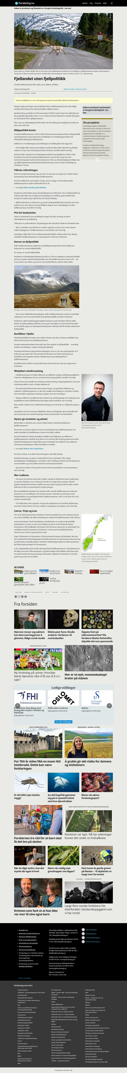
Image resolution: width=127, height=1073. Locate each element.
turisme (55, 592)
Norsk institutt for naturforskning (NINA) (63, 1055)
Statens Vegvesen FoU (91, 1017)
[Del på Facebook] (15, 596)
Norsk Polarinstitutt (57, 1045)
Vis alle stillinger (63, 722)
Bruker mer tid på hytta (33, 449)
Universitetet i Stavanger (92, 1046)
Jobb (105, 3)
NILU (19, 1063)
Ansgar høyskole (23, 990)
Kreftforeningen (22, 1043)
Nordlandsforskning (57, 1029)
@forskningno (91, 930)
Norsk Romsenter (56, 1050)
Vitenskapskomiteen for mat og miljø (96, 1062)
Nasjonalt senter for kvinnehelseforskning (64, 1017)
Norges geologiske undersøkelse (61, 1040)
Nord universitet (56, 1027)
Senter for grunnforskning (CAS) (95, 1007)
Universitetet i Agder (91, 1036)
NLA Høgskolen (56, 990)
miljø (47, 592)
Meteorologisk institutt (25, 1051)
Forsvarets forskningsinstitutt (27, 1012)
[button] (17, 705)
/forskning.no (91, 934)
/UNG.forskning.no (93, 938)
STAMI (87, 1015)
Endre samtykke (25, 978)
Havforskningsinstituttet (25, 1022)
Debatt (84, 3)
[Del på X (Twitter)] (18, 596)
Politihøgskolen (90, 990)
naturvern (64, 592)
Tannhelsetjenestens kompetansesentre (97, 1028)
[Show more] (97, 159)
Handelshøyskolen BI (24, 1020)
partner (18, 592)
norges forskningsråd (33, 592)
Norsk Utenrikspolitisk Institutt (60, 1053)
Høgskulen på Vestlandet (25, 1033)
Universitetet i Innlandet (92, 1041)
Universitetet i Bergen (91, 1038)
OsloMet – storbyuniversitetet (60, 1060)
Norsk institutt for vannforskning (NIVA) (63, 1058)
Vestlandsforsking (90, 1054)
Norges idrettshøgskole (58, 1042)
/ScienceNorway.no (93, 942)
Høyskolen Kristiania (24, 1036)
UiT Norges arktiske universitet (94, 1033)
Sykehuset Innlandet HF (92, 1025)
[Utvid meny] (111, 3)
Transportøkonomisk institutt (94, 1030)
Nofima (53, 1024)
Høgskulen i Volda (23, 1030)
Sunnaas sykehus (90, 1022)
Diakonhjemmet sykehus (25, 998)
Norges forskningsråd (58, 1037)
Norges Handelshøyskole (58, 1034)
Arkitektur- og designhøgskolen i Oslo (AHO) (31, 992)
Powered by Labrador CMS (63, 1070)
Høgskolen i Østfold (24, 1028)
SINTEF (87, 1005)
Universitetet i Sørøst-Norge (93, 1049)
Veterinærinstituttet (91, 1056)
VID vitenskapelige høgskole (93, 1059)
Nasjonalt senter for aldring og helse (62, 1011)
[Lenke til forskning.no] (46, 2)
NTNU (53, 1002)
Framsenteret (22, 1015)
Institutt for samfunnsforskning (27, 1038)
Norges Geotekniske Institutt (60, 1032)
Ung (91, 3)
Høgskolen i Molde (23, 1025)
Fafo (19, 1005)
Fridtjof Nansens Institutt (25, 1017)
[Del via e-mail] (25, 596)
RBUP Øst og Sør (90, 995)
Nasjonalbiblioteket (57, 1004)
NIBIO (19, 1056)
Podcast (98, 3)
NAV (19, 1053)
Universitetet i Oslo (91, 1043)
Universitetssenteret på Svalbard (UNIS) (97, 1051)
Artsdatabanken (22, 995)
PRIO (86, 992)
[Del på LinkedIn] (22, 596)
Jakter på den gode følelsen (35, 188)
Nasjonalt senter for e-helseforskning (62, 1014)
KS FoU (20, 1041)
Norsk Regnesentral (57, 1047)
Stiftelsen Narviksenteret (92, 1020)
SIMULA (87, 1002)
